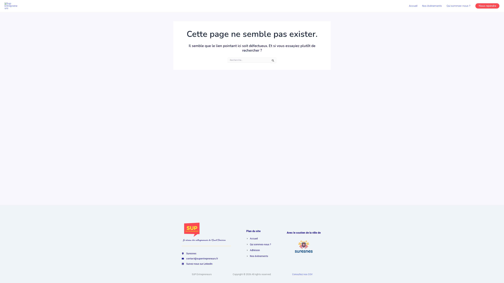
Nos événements (432, 5)
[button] (487, 6)
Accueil (413, 5)
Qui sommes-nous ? (458, 5)
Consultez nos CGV (302, 274)
